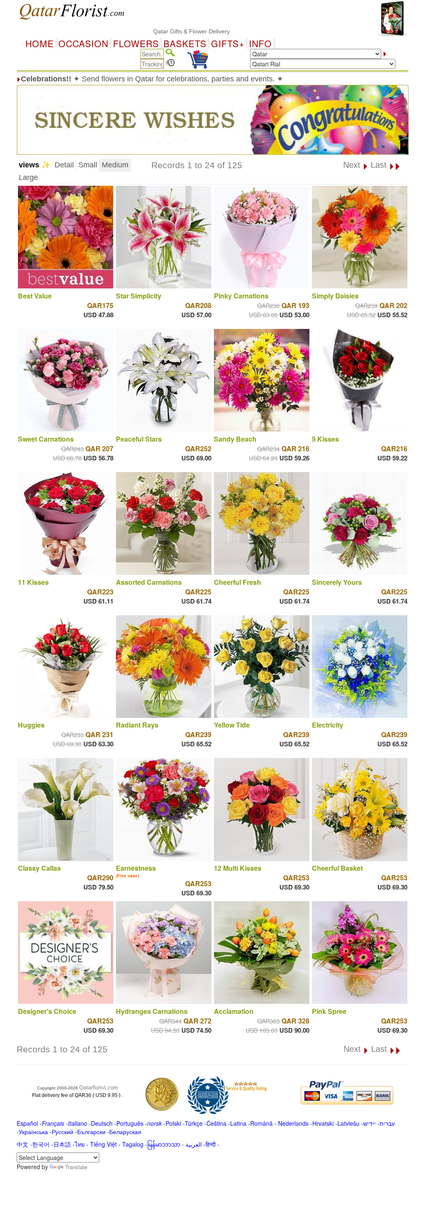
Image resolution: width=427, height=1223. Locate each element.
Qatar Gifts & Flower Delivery (158, 31)
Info (260, 43)
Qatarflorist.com (98, 1087)
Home (39, 43)
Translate (76, 1167)
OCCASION (83, 43)
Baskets (184, 43)
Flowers (136, 43)
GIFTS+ (227, 43)
